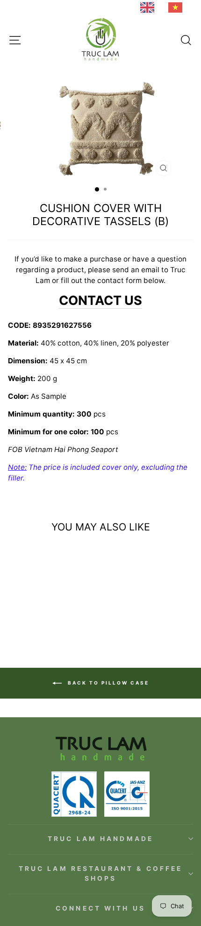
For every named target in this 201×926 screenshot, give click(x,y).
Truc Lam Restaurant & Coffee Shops (101, 873)
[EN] (150, 7)
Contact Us (100, 300)
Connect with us (100, 908)
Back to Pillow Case (107, 682)
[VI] (178, 7)
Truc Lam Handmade (100, 838)
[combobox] (150, 7)
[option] (178, 7)
